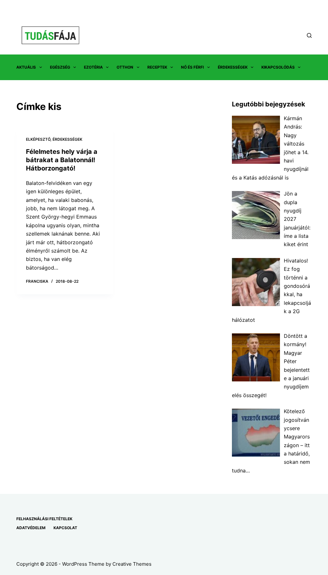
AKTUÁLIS (26, 67)
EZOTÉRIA (93, 67)
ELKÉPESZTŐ (38, 139)
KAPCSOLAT (65, 527)
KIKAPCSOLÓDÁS (278, 67)
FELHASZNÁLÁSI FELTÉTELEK (44, 518)
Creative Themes (132, 564)
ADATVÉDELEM (30, 527)
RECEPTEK (157, 67)
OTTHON (125, 67)
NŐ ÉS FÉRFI (192, 67)
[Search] (309, 35)
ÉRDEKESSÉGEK (233, 67)
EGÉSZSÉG (60, 67)
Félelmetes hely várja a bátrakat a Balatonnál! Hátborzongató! (61, 160)
